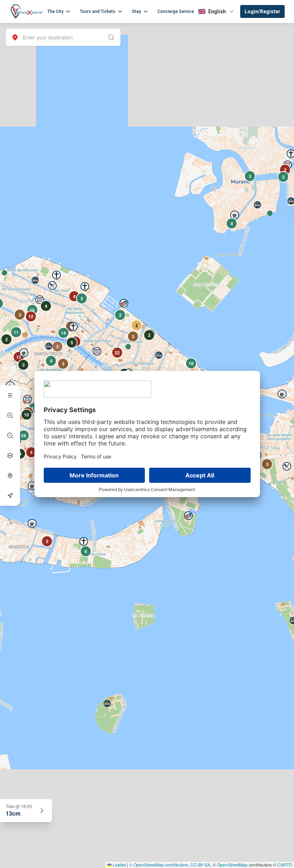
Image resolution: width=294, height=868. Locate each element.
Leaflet (119, 865)
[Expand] (42, 810)
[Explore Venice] (10, 395)
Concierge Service (175, 11)
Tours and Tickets (97, 11)
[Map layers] (10, 455)
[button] (4, 272)
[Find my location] (10, 475)
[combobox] (63, 37)
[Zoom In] (10, 415)
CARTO (284, 865)
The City (55, 11)
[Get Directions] (10, 496)
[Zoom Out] (10, 435)
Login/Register (262, 11)
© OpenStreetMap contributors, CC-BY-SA (169, 865)
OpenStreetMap (232, 865)
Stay (136, 11)
